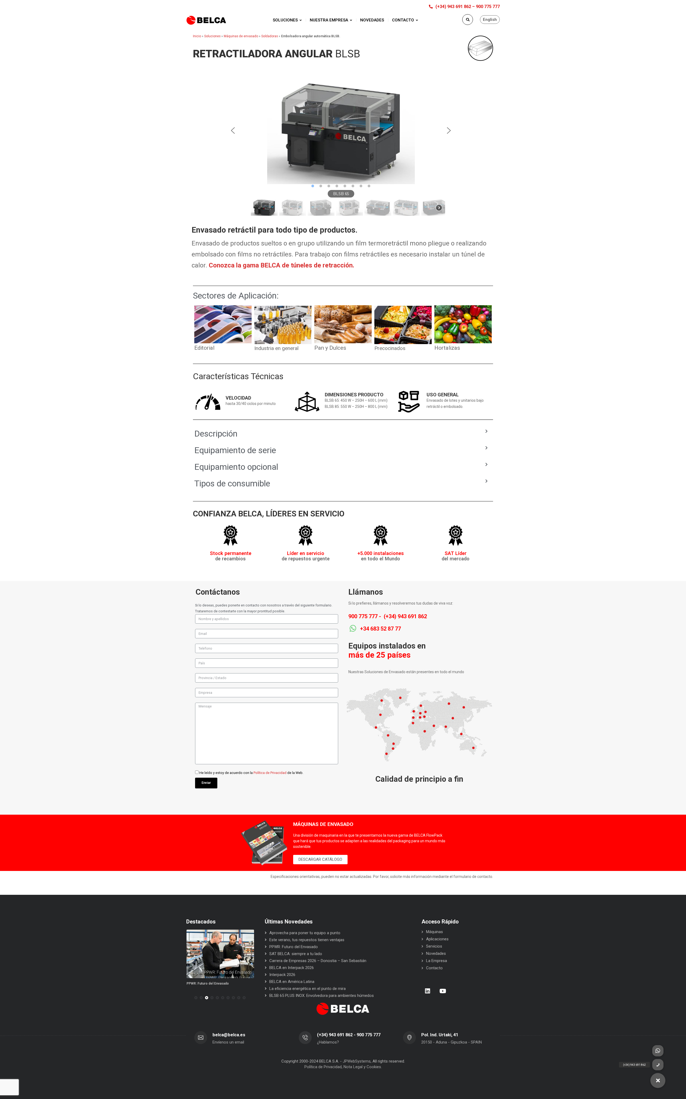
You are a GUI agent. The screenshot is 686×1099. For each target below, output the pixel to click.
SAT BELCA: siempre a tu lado (295, 953)
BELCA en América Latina (291, 981)
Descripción (215, 434)
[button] (233, 130)
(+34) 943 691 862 (405, 616)
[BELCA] (206, 20)
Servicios (434, 946)
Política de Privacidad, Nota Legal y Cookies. (343, 1066)
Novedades (436, 953)
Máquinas (434, 931)
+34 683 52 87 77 (380, 628)
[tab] (341, 433)
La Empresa (436, 960)
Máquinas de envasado (241, 36)
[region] (341, 147)
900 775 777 (363, 616)
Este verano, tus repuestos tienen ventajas (306, 939)
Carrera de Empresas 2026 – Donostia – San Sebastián (317, 960)
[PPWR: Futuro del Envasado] (220, 954)
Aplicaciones (437, 939)
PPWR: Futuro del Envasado (208, 983)
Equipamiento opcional (236, 467)
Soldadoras (269, 36)
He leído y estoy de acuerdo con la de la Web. (251, 773)
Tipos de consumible (232, 483)
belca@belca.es (228, 1034)
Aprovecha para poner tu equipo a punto (304, 932)
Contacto (434, 968)
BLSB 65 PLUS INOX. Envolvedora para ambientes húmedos (321, 995)
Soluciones (212, 36)
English (490, 19)
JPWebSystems (357, 1061)
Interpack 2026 (282, 974)
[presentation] (188, 997)
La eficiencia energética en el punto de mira (307, 988)
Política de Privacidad (269, 773)
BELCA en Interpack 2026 (291, 967)
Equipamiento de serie (235, 450)
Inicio (197, 36)
